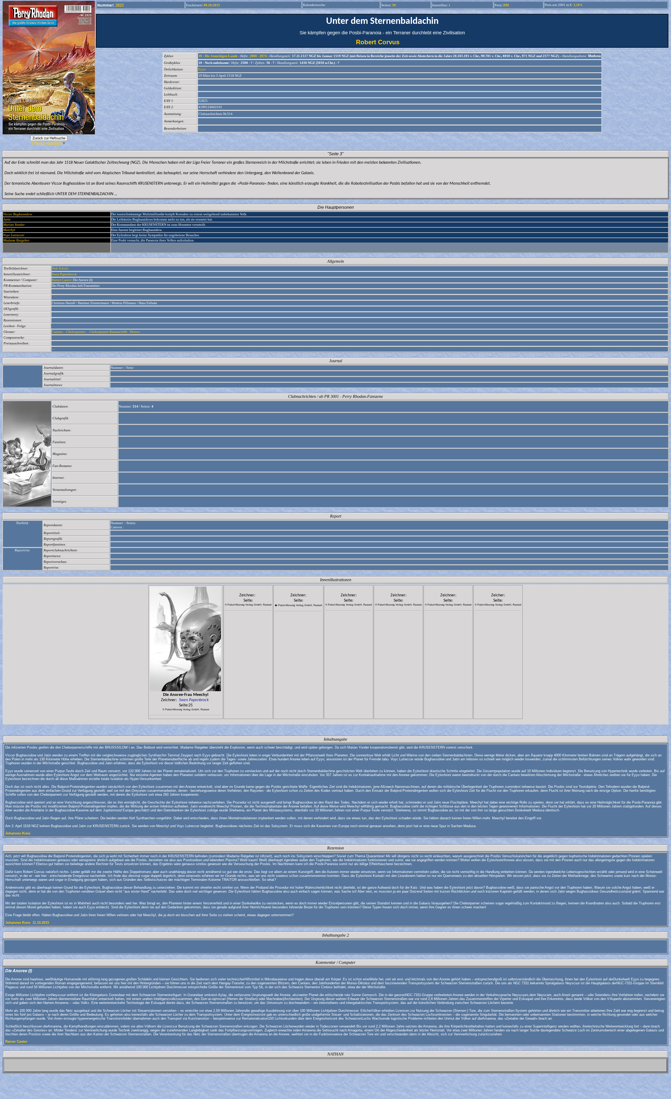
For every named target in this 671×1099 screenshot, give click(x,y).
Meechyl (9, 230)
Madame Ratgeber (16, 240)
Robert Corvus (382, 42)
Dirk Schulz (60, 268)
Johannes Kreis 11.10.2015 (27, 923)
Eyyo (202, 69)
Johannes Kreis (17, 833)
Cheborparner (76, 332)
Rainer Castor (61, 280)
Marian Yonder (14, 225)
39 (200, 56)
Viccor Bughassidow (17, 214)
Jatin (6, 219)
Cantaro (58, 332)
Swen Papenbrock (64, 274)
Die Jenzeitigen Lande (221, 56)
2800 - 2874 (258, 56)
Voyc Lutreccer (13, 235)
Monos (135, 332)
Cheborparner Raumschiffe (108, 332)
